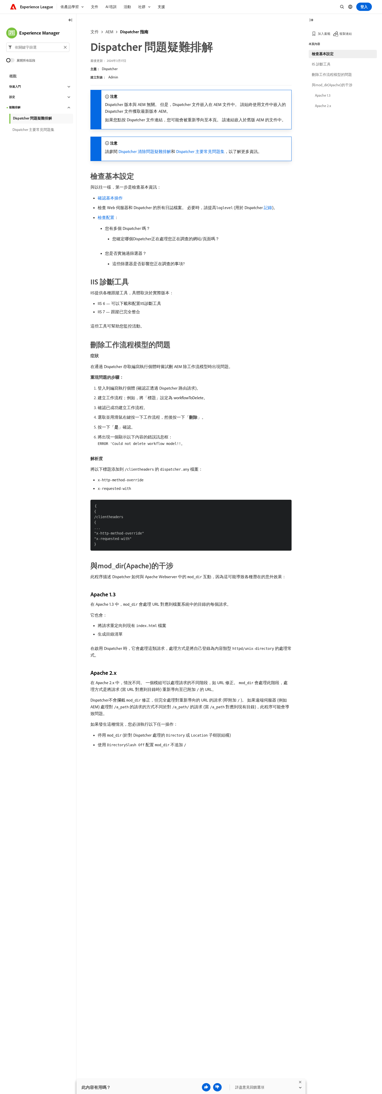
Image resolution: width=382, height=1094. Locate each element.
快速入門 (15, 87)
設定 (12, 97)
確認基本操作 (110, 198)
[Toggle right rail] (311, 20)
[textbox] (37, 47)
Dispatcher (109, 68)
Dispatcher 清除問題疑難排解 (144, 151)
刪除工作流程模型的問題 (332, 74)
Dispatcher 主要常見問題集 (200, 151)
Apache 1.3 (323, 95)
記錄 (268, 207)
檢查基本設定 (323, 53)
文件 (94, 31)
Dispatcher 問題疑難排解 (32, 118)
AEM (109, 31)
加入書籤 (324, 34)
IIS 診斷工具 (321, 64)
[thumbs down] (217, 1087)
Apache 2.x (323, 105)
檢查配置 (106, 217)
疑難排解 (15, 107)
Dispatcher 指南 (134, 31)
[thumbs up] (206, 1087)
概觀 (13, 76)
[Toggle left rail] (70, 20)
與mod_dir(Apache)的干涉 (332, 85)
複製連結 (345, 34)
